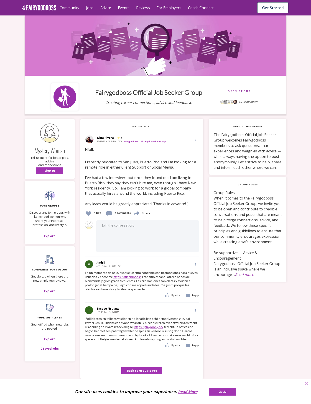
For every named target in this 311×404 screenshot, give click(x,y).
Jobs (90, 7)
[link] (141, 177)
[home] (39, 7)
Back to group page (142, 371)
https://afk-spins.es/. (127, 277)
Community (69, 7)
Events (123, 7)
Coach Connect (201, 7)
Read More (187, 391)
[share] (136, 213)
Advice (105, 7)
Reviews (143, 7)
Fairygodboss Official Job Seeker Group (145, 141)
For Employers (169, 7)
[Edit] (195, 139)
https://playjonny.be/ (148, 327)
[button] (49, 170)
